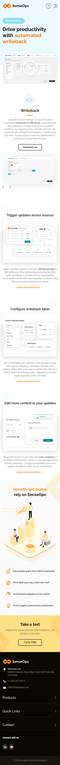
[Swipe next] (3, 187)
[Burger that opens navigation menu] (55, 6)
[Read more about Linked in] (5, 746)
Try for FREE (30, 642)
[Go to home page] (16, 6)
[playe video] (30, 69)
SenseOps (37, 494)
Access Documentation (28, 287)
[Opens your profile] (48, 5)
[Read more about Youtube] (11, 746)
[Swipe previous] (10, 187)
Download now (30, 147)
